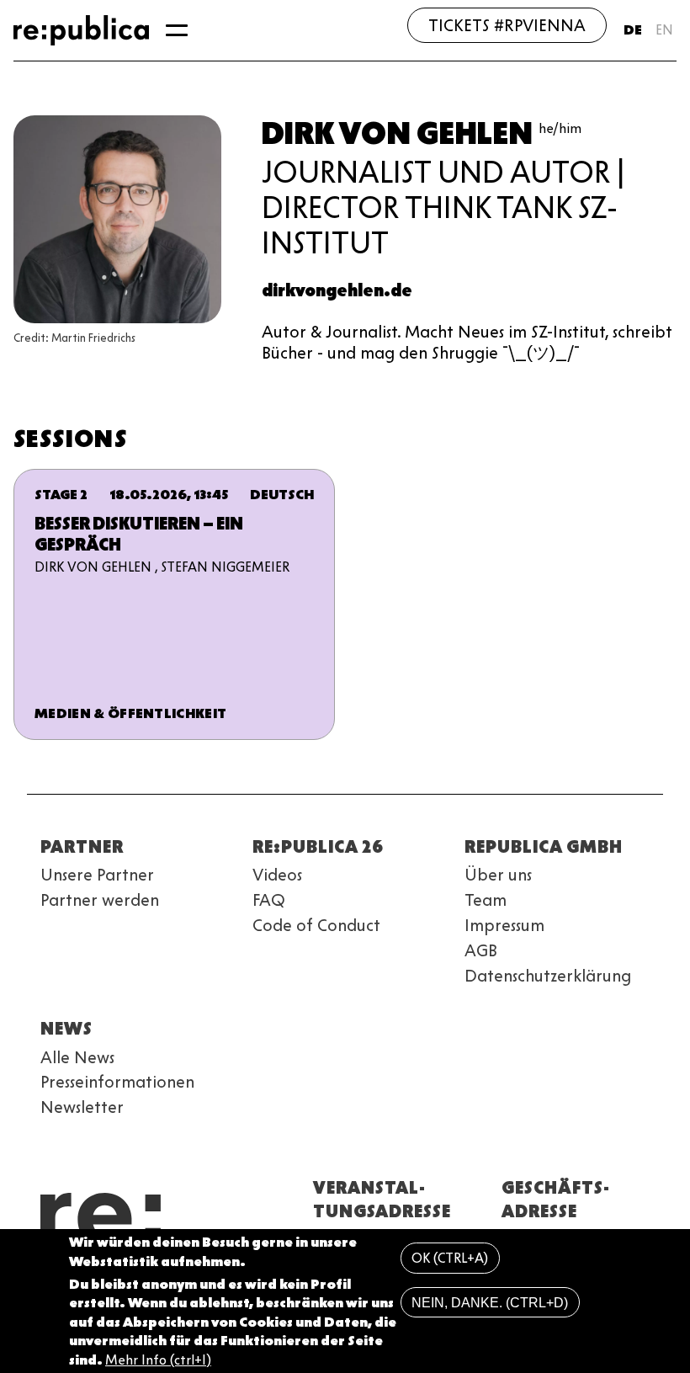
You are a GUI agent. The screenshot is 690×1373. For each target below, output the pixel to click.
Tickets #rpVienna (507, 25)
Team (485, 900)
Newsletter (82, 1107)
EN (664, 30)
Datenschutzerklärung (547, 976)
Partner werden (99, 900)
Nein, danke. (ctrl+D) (489, 1303)
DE (633, 30)
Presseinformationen (117, 1082)
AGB (480, 950)
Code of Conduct (316, 925)
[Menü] (176, 30)
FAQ (268, 900)
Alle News (77, 1057)
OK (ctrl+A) (449, 1258)
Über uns (498, 875)
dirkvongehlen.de (337, 290)
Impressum (504, 925)
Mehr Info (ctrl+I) (158, 1360)
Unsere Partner (97, 875)
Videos (277, 875)
